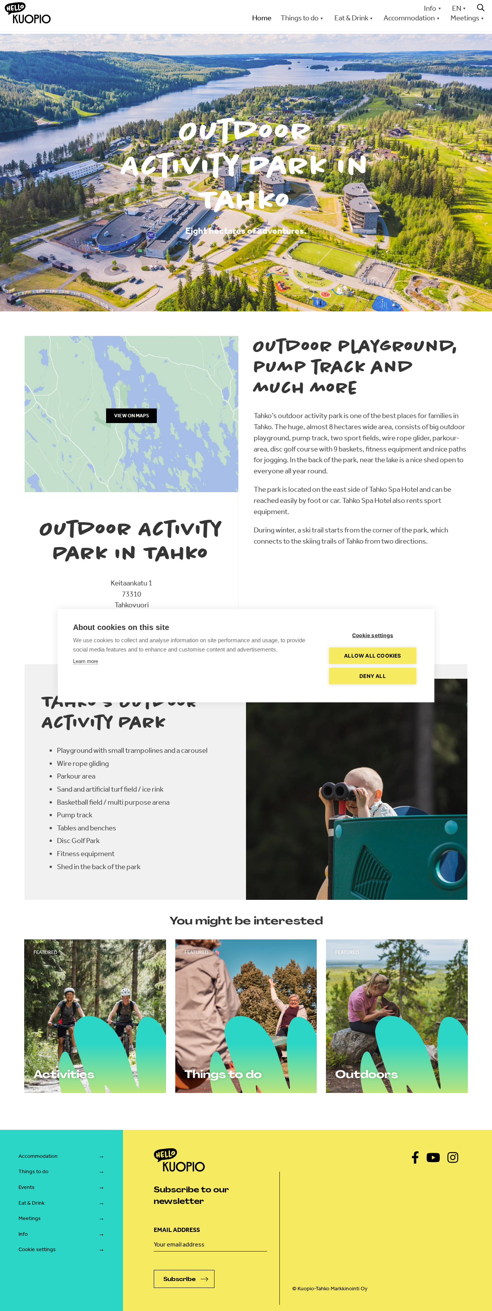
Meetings (29, 1218)
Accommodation (38, 1156)
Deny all (372, 676)
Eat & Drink (31, 1203)
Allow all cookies (372, 655)
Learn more (85, 661)
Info (430, 8)
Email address (177, 1229)
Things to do (33, 1171)
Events (26, 1187)
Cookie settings (37, 1249)
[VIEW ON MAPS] (131, 489)
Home (261, 17)
